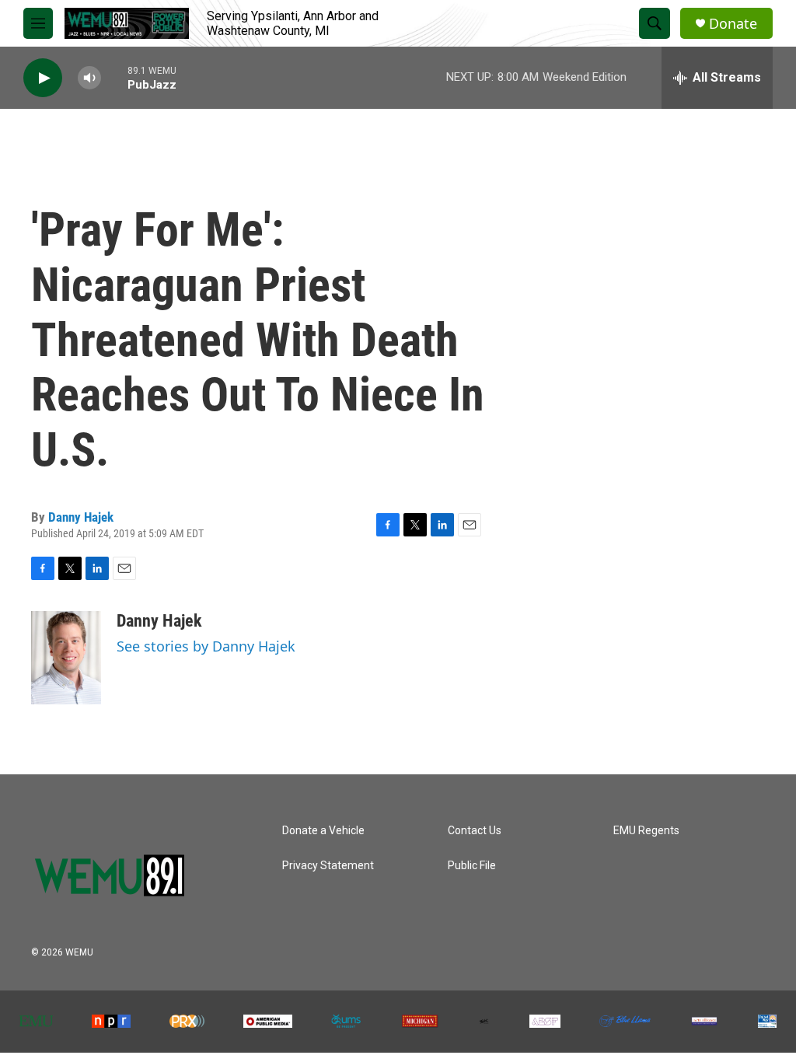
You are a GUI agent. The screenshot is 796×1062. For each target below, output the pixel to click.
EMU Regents (646, 831)
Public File (472, 866)
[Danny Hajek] (66, 657)
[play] (42, 78)
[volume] (89, 78)
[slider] (114, 77)
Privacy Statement (328, 866)
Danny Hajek (80, 517)
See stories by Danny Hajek (206, 646)
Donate (733, 24)
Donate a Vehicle (323, 831)
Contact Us (474, 831)
